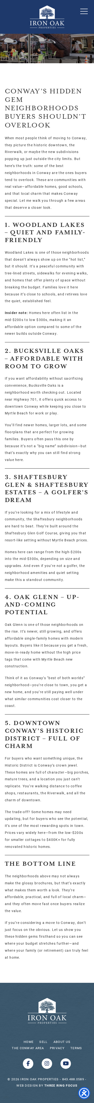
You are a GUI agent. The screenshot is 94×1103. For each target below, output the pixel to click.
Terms (76, 1048)
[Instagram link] (47, 1063)
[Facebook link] (28, 1063)
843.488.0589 (73, 1079)
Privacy (57, 1048)
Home (29, 1042)
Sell (43, 1042)
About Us (62, 1042)
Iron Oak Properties (47, 1010)
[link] (60, 1085)
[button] (84, 11)
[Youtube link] (66, 1063)
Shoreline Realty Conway (47, 17)
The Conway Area (28, 1048)
